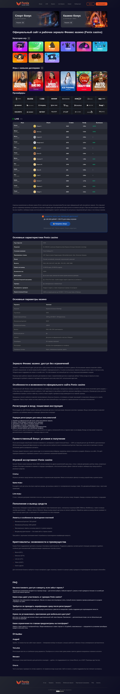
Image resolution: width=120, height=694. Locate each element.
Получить (18, 22)
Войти (90, 4)
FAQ (93, 682)
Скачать (98, 682)
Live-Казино (61, 4)
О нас (44, 682)
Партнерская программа (82, 682)
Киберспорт (78, 4)
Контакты (58, 682)
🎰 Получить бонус (60, 224)
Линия (40, 4)
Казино (53, 4)
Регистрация (101, 4)
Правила (51, 682)
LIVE (46, 4)
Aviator (69, 4)
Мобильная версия (68, 682)
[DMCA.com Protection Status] (60, 691)
